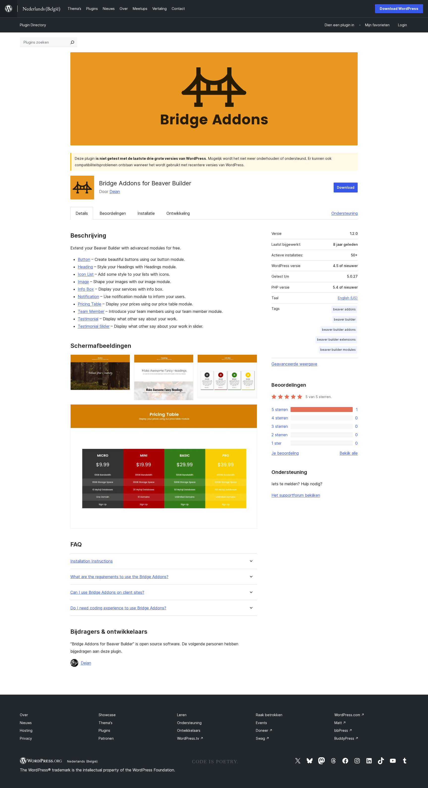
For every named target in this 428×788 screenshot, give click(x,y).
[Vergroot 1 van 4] (123, 361)
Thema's (105, 723)
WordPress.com (349, 715)
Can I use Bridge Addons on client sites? (107, 592)
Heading (85, 266)
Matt (340, 723)
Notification (88, 296)
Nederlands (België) (82, 761)
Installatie (146, 213)
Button (84, 259)
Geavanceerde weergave (294, 363)
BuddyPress (346, 738)
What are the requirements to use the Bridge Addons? (119, 576)
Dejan (114, 191)
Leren (182, 715)
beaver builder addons (339, 329)
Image (83, 281)
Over (24, 715)
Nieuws (26, 723)
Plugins (104, 730)
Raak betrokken (269, 715)
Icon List (86, 274)
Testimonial (88, 318)
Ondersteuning (344, 213)
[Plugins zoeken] (72, 42)
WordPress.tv (190, 738)
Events (261, 723)
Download (345, 187)
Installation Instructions (91, 561)
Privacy (26, 738)
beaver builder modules (338, 350)
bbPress (343, 730)
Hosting (26, 730)
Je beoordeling (285, 453)
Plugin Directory (33, 25)
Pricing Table (89, 303)
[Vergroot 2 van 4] (186, 361)
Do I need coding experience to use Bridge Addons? (118, 608)
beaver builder (345, 319)
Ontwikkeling (178, 213)
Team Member (91, 311)
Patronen (106, 738)
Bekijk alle (349, 453)
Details (82, 213)
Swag (262, 738)
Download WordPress (399, 8)
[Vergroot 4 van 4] (250, 410)
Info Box (86, 289)
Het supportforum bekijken (295, 495)
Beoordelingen (113, 213)
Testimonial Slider (93, 326)
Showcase (107, 715)
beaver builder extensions (336, 339)
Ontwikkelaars (188, 730)
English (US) (348, 298)
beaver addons (344, 309)
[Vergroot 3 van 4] (250, 361)
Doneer (264, 730)
